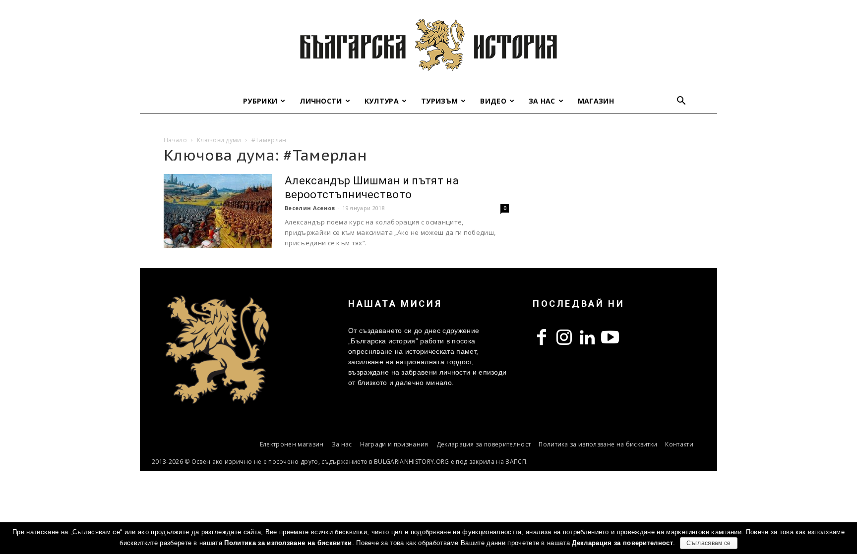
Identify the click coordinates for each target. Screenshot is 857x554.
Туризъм (439, 101)
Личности (321, 101)
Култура (382, 101)
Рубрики (260, 101)
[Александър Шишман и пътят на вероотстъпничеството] (218, 211)
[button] (681, 102)
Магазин (596, 101)
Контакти (679, 444)
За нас (542, 101)
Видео (493, 101)
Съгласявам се (708, 543)
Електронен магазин (292, 444)
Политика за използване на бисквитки (598, 444)
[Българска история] (428, 44)
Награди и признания (394, 444)
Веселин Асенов (310, 208)
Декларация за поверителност (483, 444)
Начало (175, 140)
